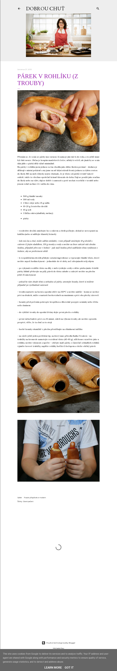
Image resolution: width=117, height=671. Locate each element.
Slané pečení (28, 501)
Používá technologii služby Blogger (60, 643)
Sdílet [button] (19, 497)
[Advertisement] (58, 614)
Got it (69, 667)
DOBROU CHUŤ (45, 8)
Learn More (53, 667)
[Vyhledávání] (98, 8)
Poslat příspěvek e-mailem (35, 497)
